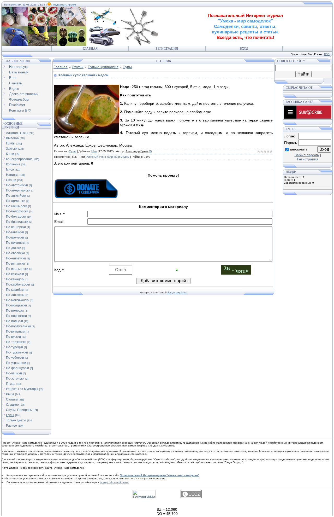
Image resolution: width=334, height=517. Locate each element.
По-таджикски (16, 342)
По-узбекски (15, 357)
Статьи (78, 67)
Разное (11, 425)
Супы (10, 415)
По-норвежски (16, 316)
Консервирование (19, 159)
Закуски (11, 148)
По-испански (15, 263)
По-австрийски (17, 185)
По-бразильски (17, 222)
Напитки (12, 175)
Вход (244, 48)
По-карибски (15, 290)
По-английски (16, 195)
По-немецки (15, 310)
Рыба (10, 394)
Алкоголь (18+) (17, 133)
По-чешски (14, 373)
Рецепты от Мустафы (22, 389)
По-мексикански (17, 300)
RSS (327, 54)
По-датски (13, 248)
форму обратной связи (114, 482)
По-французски (17, 368)
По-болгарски (16, 216)
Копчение (13, 164)
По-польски (14, 321)
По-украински (16, 363)
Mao (94, 151)
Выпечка (12, 138)
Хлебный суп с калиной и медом (107, 156)
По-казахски (15, 274)
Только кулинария (103, 67)
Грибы (10, 143)
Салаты (12, 399)
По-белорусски (17, 211)
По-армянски (15, 201)
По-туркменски (17, 352)
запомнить (298, 149)
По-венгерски (16, 227)
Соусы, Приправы (19, 410)
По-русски (13, 337)
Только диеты (16, 420)
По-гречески (15, 237)
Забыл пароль (307, 155)
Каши (10, 154)
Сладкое (12, 404)
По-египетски (16, 258)
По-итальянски (17, 269)
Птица (10, 384)
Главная (90, 48)
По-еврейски (15, 253)
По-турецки (14, 347)
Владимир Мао (177, 292)
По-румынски (16, 331)
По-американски (18, 190)
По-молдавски (16, 305)
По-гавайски (15, 232)
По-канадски (15, 279)
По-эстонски (15, 378)
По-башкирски (16, 206)
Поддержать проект (63, 4)
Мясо (10, 169)
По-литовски (15, 295)
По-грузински (16, 243)
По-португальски (18, 326)
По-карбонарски (18, 284)
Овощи (11, 180)
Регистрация (167, 48)
